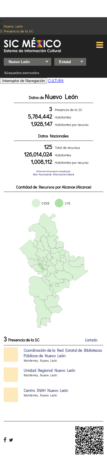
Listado (91, 340)
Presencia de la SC (18, 30)
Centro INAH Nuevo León (46, 390)
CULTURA (56, 80)
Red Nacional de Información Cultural (53, 174)
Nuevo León (13, 26)
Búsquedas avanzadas (21, 72)
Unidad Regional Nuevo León (49, 370)
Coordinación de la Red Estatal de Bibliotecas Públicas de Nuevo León (63, 352)
